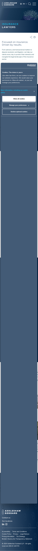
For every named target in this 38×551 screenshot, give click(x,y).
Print (34, 37)
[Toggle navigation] (34, 4)
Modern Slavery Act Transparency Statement (17, 539)
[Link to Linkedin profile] (3, 524)
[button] (30, 5)
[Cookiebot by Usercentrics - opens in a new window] (27, 65)
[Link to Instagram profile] (6, 524)
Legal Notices (24, 534)
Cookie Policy (6, 534)
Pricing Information (8, 536)
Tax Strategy (20, 536)
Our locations (7, 521)
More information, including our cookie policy (14, 91)
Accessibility (6, 531)
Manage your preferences (18, 105)
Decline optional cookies (19, 111)
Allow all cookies (19, 99)
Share (31, 37)
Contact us (6, 518)
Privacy (15, 534)
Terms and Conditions (19, 531)
